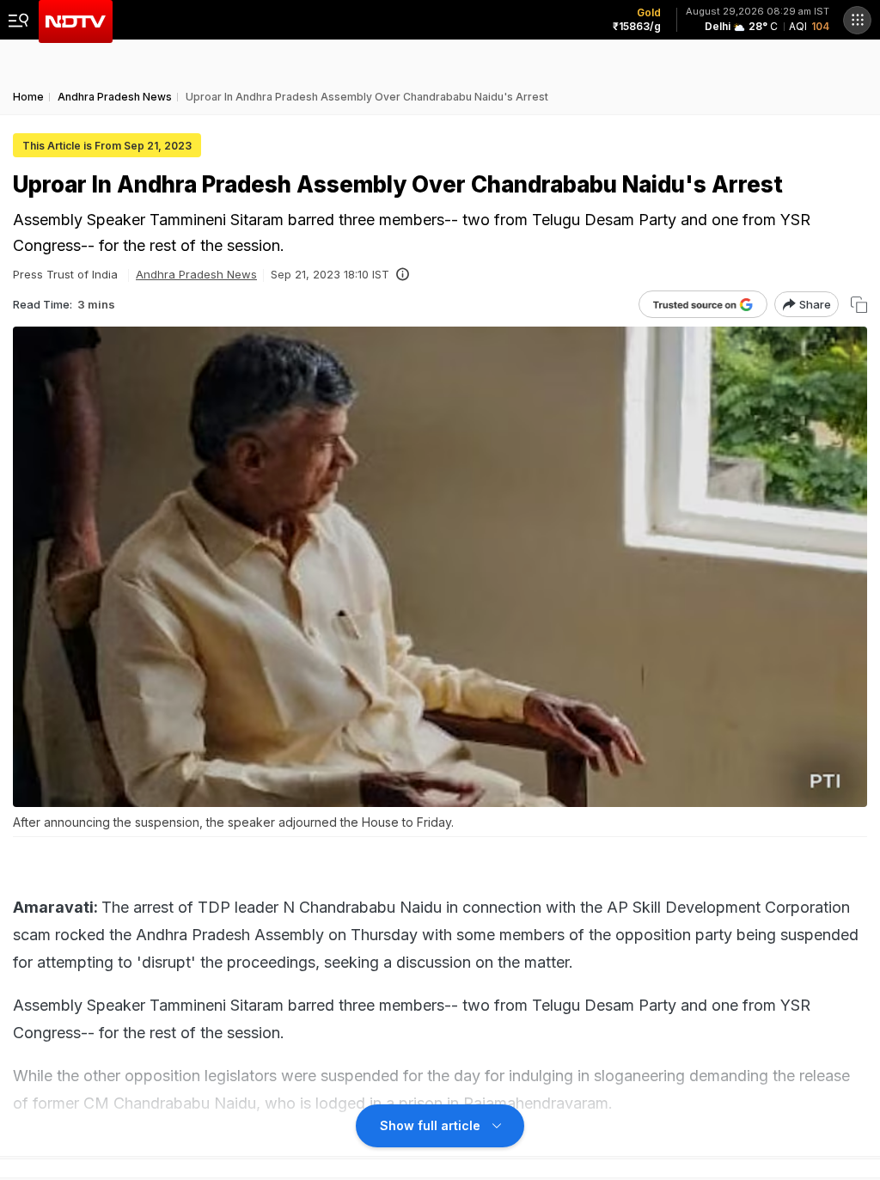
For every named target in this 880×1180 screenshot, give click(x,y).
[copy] (859, 305)
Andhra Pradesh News (196, 274)
